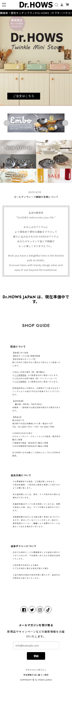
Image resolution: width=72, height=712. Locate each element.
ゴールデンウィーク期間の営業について (36, 196)
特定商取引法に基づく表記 (36, 674)
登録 (36, 656)
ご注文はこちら (24, 96)
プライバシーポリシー (36, 670)
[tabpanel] (36, 61)
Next (65, 123)
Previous (7, 123)
